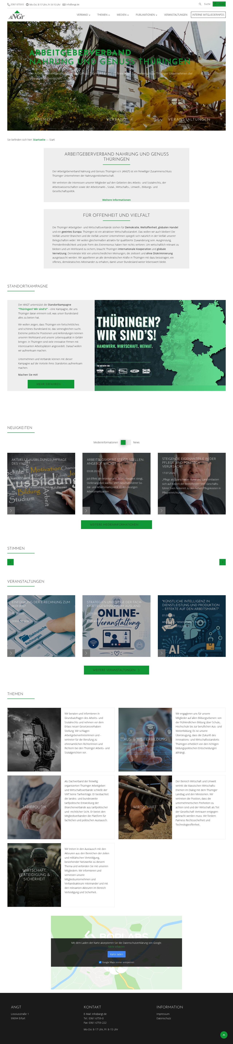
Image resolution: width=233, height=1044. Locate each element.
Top (224, 1035)
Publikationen (145, 14)
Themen (102, 14)
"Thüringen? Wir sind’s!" (33, 309)
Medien (121, 14)
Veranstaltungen (175, 14)
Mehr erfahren (116, 946)
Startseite (39, 139)
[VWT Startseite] (16, 14)
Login (221, 4)
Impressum (163, 1014)
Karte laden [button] (116, 954)
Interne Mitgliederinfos (208, 14)
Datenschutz (164, 1018)
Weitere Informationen (116, 200)
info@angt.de (72, 4)
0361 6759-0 (17, 4)
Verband (82, 14)
